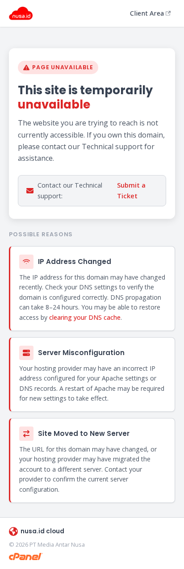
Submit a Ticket (131, 190)
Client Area (147, 13)
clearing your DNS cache (85, 317)
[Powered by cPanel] (26, 556)
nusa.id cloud (42, 531)
